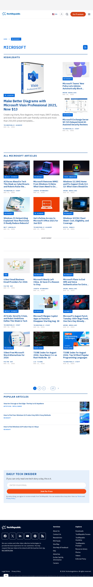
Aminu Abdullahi (70, 92)
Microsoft (7, 418)
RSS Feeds (56, 541)
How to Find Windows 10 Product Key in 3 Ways (21, 427)
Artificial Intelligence (13, 406)
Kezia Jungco (68, 227)
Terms (80, 496)
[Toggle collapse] (6, 575)
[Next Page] (58, 388)
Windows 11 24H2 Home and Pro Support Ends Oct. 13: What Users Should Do (75, 184)
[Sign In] (62, 14)
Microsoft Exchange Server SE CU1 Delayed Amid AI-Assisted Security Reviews (75, 122)
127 (53, 388)
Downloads (79, 531)
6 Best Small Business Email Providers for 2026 (15, 280)
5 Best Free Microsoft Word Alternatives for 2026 (14, 355)
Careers (56, 563)
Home (5, 39)
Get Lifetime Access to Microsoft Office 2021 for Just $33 (45, 220)
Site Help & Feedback (60, 548)
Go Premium (78, 14)
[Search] (67, 14)
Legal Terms (6, 571)
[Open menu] (89, 14)
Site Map (56, 544)
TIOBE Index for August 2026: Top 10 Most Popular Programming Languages (76, 355)
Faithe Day (8, 286)
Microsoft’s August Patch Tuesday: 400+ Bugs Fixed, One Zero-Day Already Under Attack (75, 318)
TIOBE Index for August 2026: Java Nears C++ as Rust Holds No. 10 (45, 355)
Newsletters (57, 538)
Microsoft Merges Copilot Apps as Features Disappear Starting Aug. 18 (46, 318)
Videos (78, 556)
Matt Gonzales (10, 227)
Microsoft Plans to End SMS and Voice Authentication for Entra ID (75, 282)
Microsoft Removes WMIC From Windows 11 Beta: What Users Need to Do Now (45, 184)
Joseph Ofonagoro (40, 190)
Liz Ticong (38, 362)
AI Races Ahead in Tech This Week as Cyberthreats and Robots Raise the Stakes (16, 184)
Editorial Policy (81, 559)
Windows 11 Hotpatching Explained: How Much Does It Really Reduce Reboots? (16, 220)
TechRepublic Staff (71, 129)
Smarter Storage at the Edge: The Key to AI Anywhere (24, 404)
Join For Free (46, 491)
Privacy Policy (10, 498)
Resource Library (81, 549)
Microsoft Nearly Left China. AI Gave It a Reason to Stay (46, 282)
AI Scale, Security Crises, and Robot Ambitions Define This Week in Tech (16, 318)
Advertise (56, 554)
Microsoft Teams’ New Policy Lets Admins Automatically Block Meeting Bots (73, 86)
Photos (78, 552)
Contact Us (57, 534)
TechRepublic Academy (13, 125)
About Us (56, 531)
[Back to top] (88, 580)
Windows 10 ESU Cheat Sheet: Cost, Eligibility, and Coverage (76, 220)
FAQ (54, 551)
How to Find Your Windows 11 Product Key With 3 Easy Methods (27, 415)
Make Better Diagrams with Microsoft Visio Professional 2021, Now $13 (30, 105)
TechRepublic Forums (83, 534)
